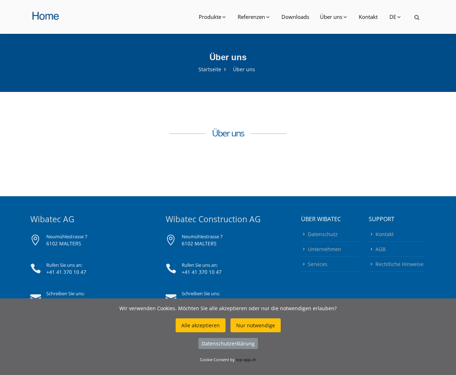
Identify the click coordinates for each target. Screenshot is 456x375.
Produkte (210, 16)
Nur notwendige (255, 325)
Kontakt (368, 16)
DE (392, 16)
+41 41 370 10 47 (66, 272)
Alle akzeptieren (200, 325)
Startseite (209, 69)
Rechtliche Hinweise (399, 264)
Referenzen (251, 16)
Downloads (295, 16)
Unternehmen (324, 249)
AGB (380, 249)
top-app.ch (246, 359)
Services (317, 264)
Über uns (331, 16)
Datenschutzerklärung (228, 343)
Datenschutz (323, 234)
